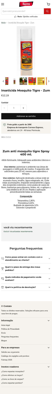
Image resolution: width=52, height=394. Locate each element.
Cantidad (4, 103)
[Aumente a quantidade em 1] (23, 108)
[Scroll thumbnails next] (49, 81)
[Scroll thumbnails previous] (3, 81)
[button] (6, 81)
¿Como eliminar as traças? (12, 375)
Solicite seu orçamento (10, 352)
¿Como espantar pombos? (12, 383)
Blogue (4, 341)
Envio (3, 333)
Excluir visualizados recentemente (18, 231)
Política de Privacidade (10, 329)
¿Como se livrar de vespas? (12, 379)
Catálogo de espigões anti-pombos (15, 356)
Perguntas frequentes (10, 337)
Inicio (3, 23)
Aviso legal (5, 325)
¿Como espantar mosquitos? (12, 371)
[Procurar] (47, 11)
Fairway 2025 (6, 360)
